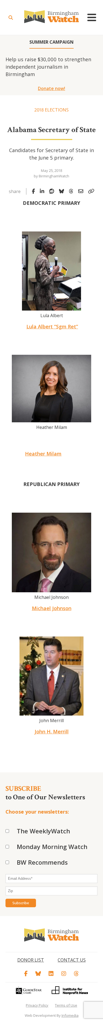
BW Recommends (42, 862)
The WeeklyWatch (43, 831)
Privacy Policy (37, 1005)
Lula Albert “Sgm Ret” (52, 326)
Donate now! (51, 88)
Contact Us (72, 960)
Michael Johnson (51, 608)
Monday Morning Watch (52, 846)
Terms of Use (66, 1005)
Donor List (30, 960)
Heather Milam (43, 453)
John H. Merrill (52, 731)
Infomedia (70, 1015)
